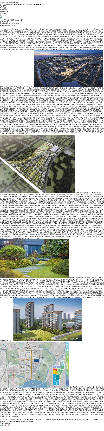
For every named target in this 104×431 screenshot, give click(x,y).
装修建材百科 (4, 11)
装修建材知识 (4, 10)
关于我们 (3, 8)
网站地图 (30, 419)
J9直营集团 (10, 20)
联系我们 (3, 13)
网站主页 (3, 6)
